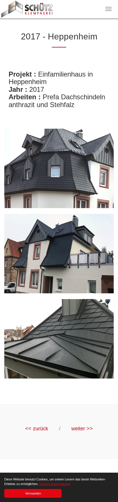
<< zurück (36, 428)
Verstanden (33, 493)
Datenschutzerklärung (54, 484)
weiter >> (82, 428)
